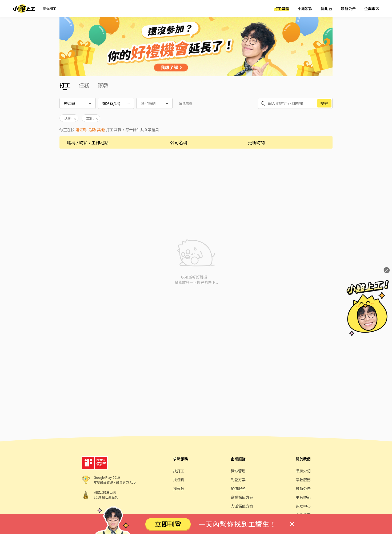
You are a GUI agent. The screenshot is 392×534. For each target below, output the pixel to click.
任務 (84, 85)
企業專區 (371, 8)
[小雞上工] (24, 8)
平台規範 (303, 497)
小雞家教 (305, 8)
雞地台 (326, 8)
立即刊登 (168, 524)
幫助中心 (303, 506)
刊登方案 (238, 479)
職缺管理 (238, 470)
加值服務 (238, 488)
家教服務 (303, 479)
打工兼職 (281, 8)
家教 (103, 85)
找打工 (178, 470)
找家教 (178, 488)
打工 (64, 85)
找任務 (178, 479)
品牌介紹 (303, 470)
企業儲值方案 (242, 497)
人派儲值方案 (242, 506)
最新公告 (348, 8)
